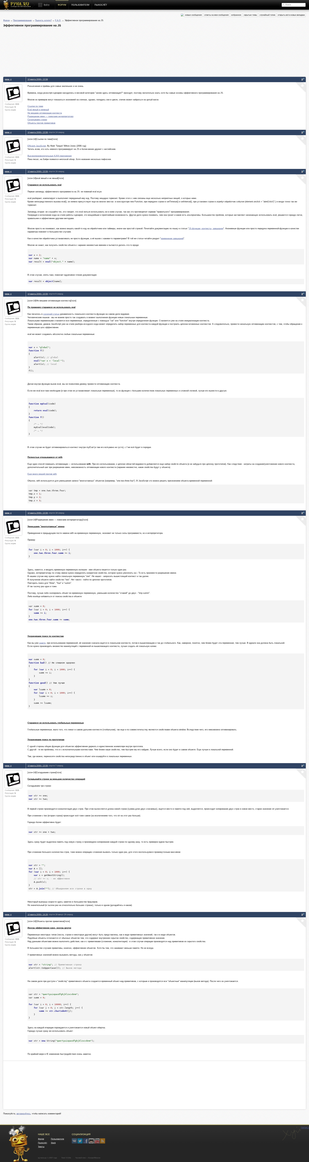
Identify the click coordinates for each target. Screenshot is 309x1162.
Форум (62, 5)
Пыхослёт (100, 5)
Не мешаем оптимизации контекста (45, 113)
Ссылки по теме (35, 106)
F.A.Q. (58, 20)
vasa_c (8, 79)
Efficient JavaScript (37, 146)
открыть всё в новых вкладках (291, 15)
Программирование (22, 20)
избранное (236, 15)
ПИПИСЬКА (291, 1134)
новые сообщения (193, 15)
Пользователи (80, 5)
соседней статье (51, 314)
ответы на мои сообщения (216, 15)
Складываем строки (37, 119)
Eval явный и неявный (38, 109)
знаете (42, 643)
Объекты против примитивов (41, 123)
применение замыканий (172, 238)
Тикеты (41, 1147)
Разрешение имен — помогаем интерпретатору (51, 116)
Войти (46, 5)
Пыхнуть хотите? (43, 20)
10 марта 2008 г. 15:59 (38, 171)
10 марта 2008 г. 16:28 (38, 914)
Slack (53, 1143)
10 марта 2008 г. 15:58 (38, 79)
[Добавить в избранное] (300, 87)
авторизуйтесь (23, 1113)
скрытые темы (250, 15)
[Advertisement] (99, 51)
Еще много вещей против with (42, 474)
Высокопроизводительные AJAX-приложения (50, 156)
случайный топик (267, 15)
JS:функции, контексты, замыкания (206, 228)
